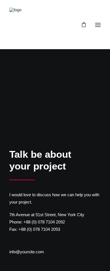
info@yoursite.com (26, 251)
